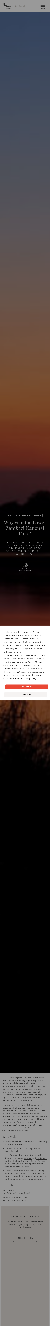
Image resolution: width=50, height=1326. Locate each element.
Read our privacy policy (26, 678)
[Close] (47, 630)
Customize (26, 695)
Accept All (27, 687)
